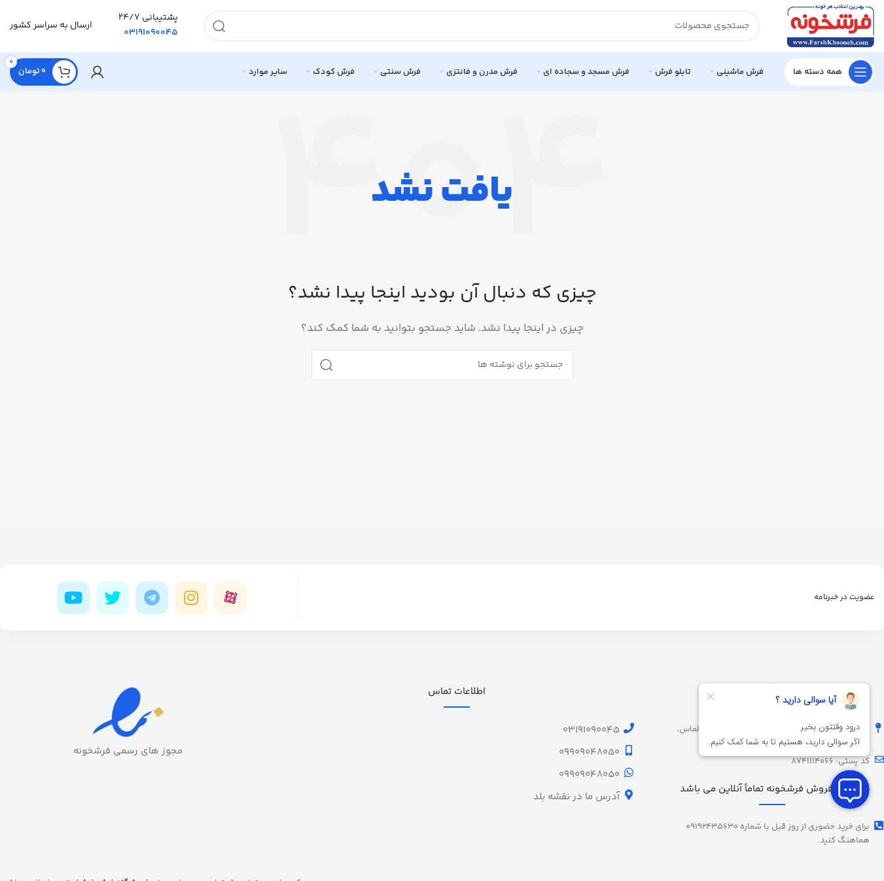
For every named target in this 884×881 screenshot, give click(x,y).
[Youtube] (73, 597)
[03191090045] (629, 728)
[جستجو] (219, 26)
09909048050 (589, 752)
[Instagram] (191, 597)
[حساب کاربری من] (97, 72)
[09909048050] (629, 750)
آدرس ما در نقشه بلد (576, 796)
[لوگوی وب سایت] (830, 25)
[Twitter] (112, 597)
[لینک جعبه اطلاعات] (148, 26)
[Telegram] (151, 597)
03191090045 (591, 730)
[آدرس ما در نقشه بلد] (629, 794)
